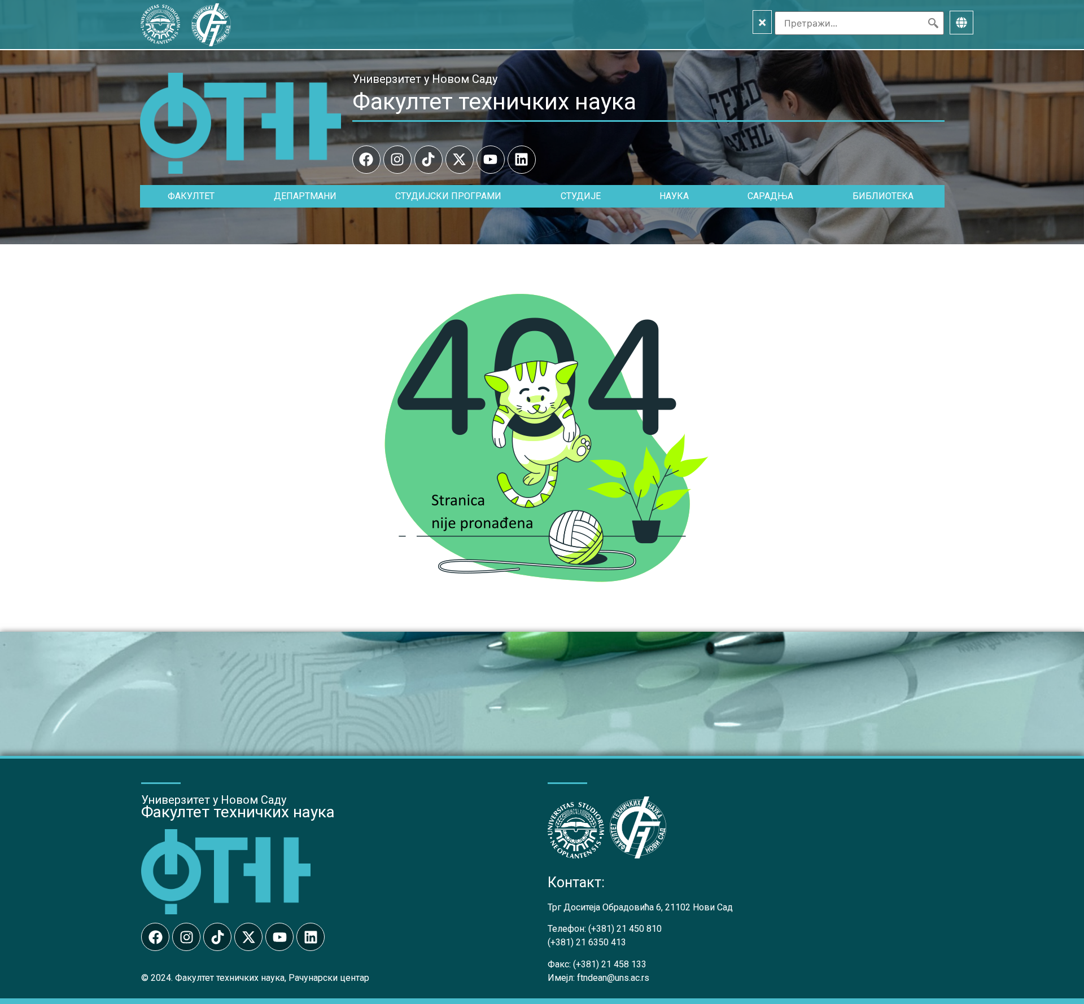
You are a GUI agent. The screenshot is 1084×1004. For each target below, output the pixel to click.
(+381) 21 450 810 (625, 928)
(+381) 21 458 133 (609, 964)
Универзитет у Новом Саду (424, 79)
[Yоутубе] (491, 160)
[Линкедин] (522, 160)
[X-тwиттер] (459, 160)
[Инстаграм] (397, 160)
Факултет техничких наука (494, 101)
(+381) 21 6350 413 (587, 942)
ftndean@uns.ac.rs (613, 977)
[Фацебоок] (366, 160)
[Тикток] (428, 160)
